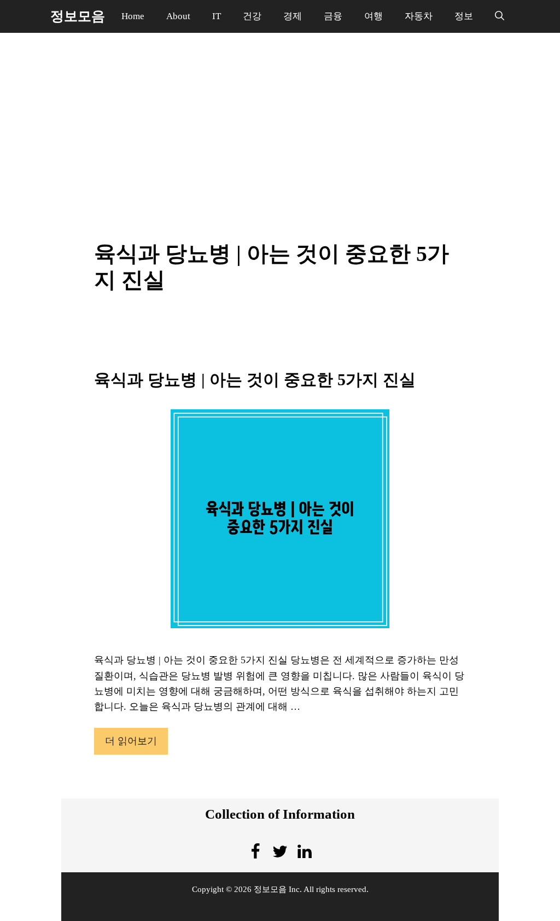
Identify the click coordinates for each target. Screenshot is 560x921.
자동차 (419, 16)
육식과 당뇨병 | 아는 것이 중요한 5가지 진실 (255, 379)
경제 (292, 16)
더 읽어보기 (131, 740)
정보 (463, 16)
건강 (252, 16)
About (178, 16)
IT (216, 16)
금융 (333, 16)
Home (132, 16)
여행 (373, 16)
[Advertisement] (280, 120)
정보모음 (77, 16)
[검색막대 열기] (499, 16)
